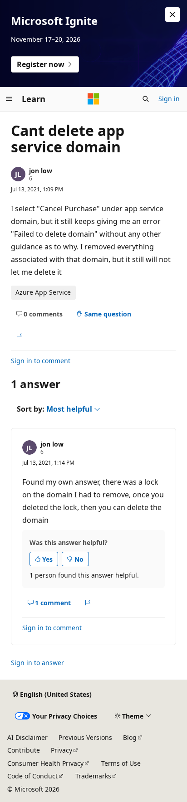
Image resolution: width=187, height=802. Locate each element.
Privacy (61, 750)
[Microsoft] (93, 99)
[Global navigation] (9, 99)
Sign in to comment (40, 360)
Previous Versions (85, 737)
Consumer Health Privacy (45, 763)
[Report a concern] (19, 335)
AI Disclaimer (27, 737)
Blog (130, 737)
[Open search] (146, 99)
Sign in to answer (37, 662)
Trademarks (93, 776)
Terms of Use (121, 763)
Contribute (23, 750)
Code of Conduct (32, 776)
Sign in (169, 98)
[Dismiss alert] (172, 14)
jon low (40, 170)
